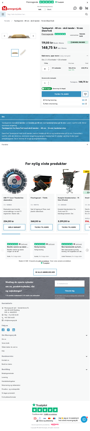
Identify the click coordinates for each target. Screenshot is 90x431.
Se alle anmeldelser (45, 272)
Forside (7, 21)
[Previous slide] (4, 36)
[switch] (44, 9)
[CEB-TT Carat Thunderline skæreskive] (14, 181)
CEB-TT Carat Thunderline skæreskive (13, 199)
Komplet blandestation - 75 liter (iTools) (68, 199)
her (64, 298)
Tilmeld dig (69, 291)
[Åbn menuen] (3, 14)
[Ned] (48, 69)
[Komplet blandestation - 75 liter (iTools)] (68, 181)
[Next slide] (87, 2)
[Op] (48, 68)
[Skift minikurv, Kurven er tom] (86, 8)
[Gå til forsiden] (11, 8)
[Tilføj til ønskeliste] (85, 94)
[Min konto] (81, 8)
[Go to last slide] (2, 2)
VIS (83, 100)
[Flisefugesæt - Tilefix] (41, 181)
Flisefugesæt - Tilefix (39, 198)
